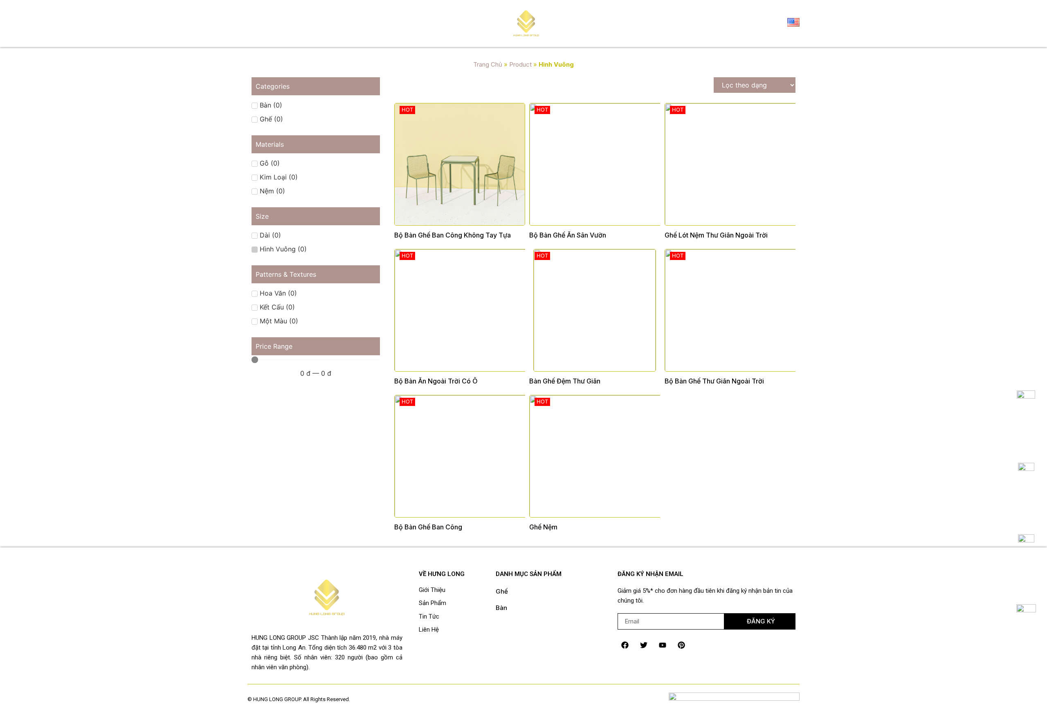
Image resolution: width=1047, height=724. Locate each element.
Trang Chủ (487, 64)
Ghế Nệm (543, 527)
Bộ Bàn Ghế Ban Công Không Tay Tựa (452, 235)
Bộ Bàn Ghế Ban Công (428, 527)
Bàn (501, 608)
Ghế (502, 591)
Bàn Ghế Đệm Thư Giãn (564, 381)
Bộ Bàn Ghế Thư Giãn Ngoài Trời (714, 381)
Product (520, 64)
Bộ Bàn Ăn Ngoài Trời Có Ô (436, 381)
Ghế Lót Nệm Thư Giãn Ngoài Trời (716, 235)
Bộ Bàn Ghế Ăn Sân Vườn (567, 235)
